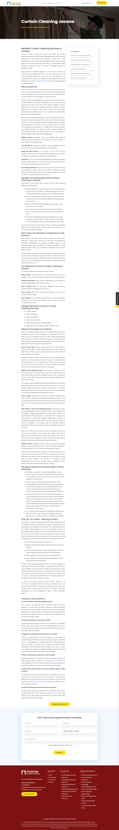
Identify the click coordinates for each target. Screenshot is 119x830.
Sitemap (51, 782)
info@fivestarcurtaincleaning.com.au (33, 787)
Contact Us (59, 3)
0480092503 (88, 3)
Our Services (51, 3)
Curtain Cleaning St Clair (88, 787)
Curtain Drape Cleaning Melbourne (80, 60)
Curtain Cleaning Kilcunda (89, 789)
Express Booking (102, 2)
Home (44, 3)
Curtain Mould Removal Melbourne (80, 64)
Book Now (59, 752)
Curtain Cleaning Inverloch (89, 775)
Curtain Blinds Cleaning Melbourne (80, 55)
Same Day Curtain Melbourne (79, 78)
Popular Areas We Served (59, 704)
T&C (71, 745)
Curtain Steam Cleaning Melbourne (80, 73)
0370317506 (43, 81)
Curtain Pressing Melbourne (78, 69)
